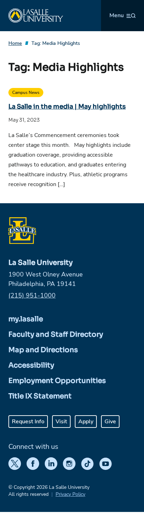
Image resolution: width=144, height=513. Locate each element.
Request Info (28, 421)
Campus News (25, 92)
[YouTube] (105, 463)
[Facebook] (33, 463)
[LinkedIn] (51, 463)
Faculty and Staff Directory (55, 334)
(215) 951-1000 (32, 295)
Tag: (55, 43)
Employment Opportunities (57, 380)
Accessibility (31, 365)
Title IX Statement (40, 396)
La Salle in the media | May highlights (67, 106)
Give (110, 421)
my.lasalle (25, 319)
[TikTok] (87, 463)
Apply (85, 421)
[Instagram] (69, 463)
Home (15, 43)
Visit (61, 421)
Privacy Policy (70, 494)
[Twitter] (14, 463)
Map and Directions (43, 350)
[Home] (35, 15)
